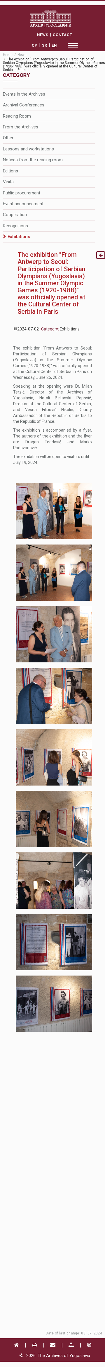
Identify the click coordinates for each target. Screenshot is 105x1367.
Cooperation (15, 214)
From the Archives (20, 127)
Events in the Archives (24, 94)
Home (8, 55)
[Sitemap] (71, 1345)
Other (8, 137)
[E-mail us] (52, 1345)
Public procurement (21, 193)
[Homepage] (16, 1345)
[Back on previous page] (100, 255)
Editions (10, 171)
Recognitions (15, 225)
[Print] (34, 1345)
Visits (8, 181)
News (22, 55)
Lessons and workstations (28, 149)
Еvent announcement (23, 203)
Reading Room (17, 116)
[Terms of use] (89, 1345)
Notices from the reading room (33, 159)
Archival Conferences (23, 105)
